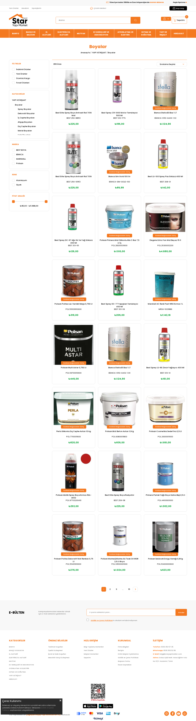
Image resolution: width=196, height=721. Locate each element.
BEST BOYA (21, 150)
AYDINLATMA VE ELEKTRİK (125, 33)
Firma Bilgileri (123, 647)
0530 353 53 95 (164, 650)
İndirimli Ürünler (23, 69)
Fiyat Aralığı (18, 196)
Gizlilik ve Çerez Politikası (102, 620)
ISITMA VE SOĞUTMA (146, 33)
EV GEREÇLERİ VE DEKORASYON (101, 33)
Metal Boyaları (25, 130)
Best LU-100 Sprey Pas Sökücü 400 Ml (165, 176)
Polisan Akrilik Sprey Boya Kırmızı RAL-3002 (73, 496)
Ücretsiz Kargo (23, 78)
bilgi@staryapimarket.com (167, 654)
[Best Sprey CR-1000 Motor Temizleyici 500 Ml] (119, 90)
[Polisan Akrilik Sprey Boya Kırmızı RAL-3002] (74, 472)
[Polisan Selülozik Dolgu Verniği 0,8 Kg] (165, 536)
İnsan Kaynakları (124, 665)
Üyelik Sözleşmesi (55, 650)
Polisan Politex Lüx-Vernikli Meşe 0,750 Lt (74, 304)
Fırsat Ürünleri (22, 82)
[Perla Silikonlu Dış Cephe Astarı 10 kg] (74, 409)
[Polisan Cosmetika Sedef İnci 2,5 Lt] (165, 409)
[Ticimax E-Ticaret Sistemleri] (98, 718)
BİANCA (19, 154)
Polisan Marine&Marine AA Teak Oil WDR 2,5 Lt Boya (119, 560)
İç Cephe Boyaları (26, 117)
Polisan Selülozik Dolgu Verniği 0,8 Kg (165, 558)
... (122, 589)
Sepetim (87, 657)
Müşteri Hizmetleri (91, 654)
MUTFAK (81, 33)
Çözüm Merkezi (100, 8)
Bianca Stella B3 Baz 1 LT (165, 112)
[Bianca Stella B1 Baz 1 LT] (119, 345)
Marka (15, 144)
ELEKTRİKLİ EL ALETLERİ (64, 33)
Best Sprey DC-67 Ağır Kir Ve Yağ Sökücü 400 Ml (74, 241)
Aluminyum (21, 180)
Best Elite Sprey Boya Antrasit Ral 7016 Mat (74, 114)
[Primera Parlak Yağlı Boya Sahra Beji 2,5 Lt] (165, 472)
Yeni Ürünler (14, 8)
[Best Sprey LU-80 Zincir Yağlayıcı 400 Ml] (165, 345)
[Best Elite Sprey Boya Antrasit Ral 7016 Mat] (74, 90)
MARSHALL (21, 159)
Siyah (18, 184)
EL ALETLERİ (46, 33)
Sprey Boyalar (24, 109)
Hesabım (25, 8)
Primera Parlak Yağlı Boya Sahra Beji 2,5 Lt (165, 495)
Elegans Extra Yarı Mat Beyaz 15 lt (165, 240)
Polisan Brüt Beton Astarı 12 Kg (119, 431)
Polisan (19, 163)
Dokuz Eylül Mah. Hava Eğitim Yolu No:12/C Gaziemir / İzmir (170, 659)
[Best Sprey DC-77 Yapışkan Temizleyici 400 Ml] (119, 281)
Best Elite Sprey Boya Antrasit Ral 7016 (74, 176)
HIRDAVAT (179, 33)
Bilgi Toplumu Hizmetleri (94, 647)
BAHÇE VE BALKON (30, 33)
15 (129, 589)
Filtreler (16, 63)
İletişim (121, 650)
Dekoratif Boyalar (26, 113)
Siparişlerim (36, 8)
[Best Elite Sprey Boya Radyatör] (119, 472)
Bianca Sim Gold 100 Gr (119, 176)
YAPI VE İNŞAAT (163, 33)
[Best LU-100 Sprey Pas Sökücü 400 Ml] (165, 154)
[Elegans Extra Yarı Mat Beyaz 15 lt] (165, 217)
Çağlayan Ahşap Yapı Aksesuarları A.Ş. (43, 715)
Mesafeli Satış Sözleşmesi (58, 657)
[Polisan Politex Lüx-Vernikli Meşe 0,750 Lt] (74, 281)
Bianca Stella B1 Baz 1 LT (119, 367)
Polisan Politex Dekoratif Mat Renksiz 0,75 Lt (73, 560)
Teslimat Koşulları (55, 647)
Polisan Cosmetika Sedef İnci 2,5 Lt (165, 431)
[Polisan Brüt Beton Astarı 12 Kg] (119, 409)
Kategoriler (18, 94)
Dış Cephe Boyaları (27, 126)
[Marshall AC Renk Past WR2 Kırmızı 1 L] (165, 281)
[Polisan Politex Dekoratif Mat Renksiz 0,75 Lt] (74, 536)
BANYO (15, 33)
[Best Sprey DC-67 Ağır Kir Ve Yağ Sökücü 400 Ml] (74, 217)
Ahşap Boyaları (25, 122)
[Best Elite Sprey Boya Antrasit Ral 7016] (74, 154)
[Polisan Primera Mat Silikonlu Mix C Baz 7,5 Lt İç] (119, 217)
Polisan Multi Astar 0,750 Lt (73, 367)
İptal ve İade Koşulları (57, 654)
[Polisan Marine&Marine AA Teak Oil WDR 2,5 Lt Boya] (119, 536)
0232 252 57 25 (163, 647)
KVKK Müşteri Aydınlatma (128, 654)
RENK (14, 174)
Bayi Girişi (180, 8)
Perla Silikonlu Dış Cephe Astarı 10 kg (73, 431)
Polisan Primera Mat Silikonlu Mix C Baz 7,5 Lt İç (119, 241)
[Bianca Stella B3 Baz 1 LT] (165, 90)
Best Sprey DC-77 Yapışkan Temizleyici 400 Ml (119, 305)
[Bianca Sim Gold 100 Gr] (119, 154)
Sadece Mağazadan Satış (165, 108)
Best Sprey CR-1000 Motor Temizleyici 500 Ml (119, 114)
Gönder (181, 612)
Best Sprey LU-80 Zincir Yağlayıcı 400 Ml (165, 367)
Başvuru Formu (124, 661)
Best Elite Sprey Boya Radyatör (119, 495)
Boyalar (18, 104)
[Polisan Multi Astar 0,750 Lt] (74, 345)
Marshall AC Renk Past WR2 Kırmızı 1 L (165, 304)
